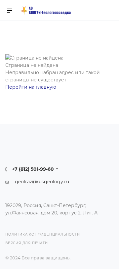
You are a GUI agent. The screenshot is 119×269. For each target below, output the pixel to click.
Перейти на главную (30, 87)
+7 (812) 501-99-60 (33, 169)
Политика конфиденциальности (42, 234)
